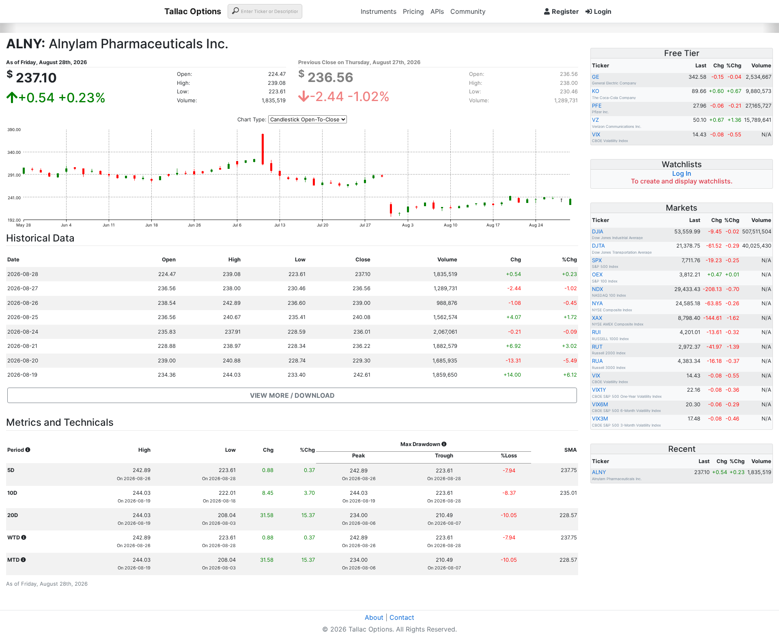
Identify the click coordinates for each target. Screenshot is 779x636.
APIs (437, 11)
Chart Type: (252, 119)
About (374, 617)
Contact (402, 617)
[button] (292, 395)
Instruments (378, 11)
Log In (681, 173)
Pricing (413, 11)
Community (468, 11)
